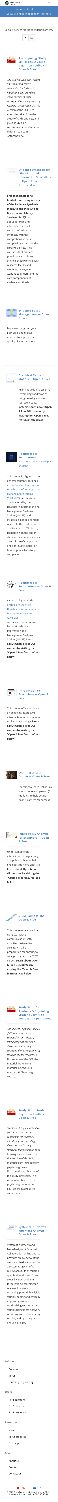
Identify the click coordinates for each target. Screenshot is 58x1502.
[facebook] (40, 1488)
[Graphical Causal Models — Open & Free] (11, 378)
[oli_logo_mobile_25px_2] (12, 2)
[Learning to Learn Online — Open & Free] (11, 775)
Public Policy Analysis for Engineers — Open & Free (34, 837)
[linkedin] (34, 1488)
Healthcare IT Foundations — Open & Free (35, 586)
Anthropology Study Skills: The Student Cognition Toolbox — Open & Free (33, 63)
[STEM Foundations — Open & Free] (11, 917)
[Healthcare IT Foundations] (11, 457)
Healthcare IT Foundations (28, 455)
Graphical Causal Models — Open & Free (35, 377)
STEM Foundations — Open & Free (33, 917)
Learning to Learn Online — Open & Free (34, 774)
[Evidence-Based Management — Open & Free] (11, 313)
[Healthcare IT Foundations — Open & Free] (11, 584)
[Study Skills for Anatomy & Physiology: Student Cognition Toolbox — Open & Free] (11, 1009)
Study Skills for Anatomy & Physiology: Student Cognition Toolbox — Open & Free (35, 1013)
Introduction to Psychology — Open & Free (34, 694)
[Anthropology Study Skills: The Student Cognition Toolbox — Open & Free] (11, 59)
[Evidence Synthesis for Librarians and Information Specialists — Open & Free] (11, 170)
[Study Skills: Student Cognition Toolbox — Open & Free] (11, 1112)
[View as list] (32, 38)
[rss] (23, 1488)
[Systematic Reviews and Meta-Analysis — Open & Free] (11, 1227)
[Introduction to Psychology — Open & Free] (11, 692)
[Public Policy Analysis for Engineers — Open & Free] (11, 835)
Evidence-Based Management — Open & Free (34, 314)
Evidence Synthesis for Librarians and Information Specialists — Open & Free (35, 175)
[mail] (29, 1488)
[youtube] (18, 1488)
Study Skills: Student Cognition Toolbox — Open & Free (33, 1114)
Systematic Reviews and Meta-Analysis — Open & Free (33, 1230)
